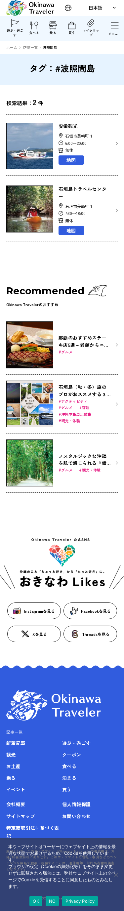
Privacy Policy (80, 901)
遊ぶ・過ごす (15, 32)
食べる (34, 32)
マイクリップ (91, 32)
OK (36, 901)
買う (71, 32)
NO (52, 901)
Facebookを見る (96, 611)
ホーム (11, 47)
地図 (71, 160)
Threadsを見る (95, 634)
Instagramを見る (39, 611)
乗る (53, 32)
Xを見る (39, 634)
